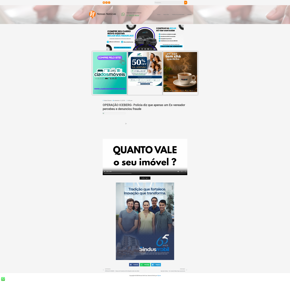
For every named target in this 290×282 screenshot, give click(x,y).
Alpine (159, 275)
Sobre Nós (166, 14)
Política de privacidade (178, 14)
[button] (134, 264)
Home (158, 14)
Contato (189, 14)
